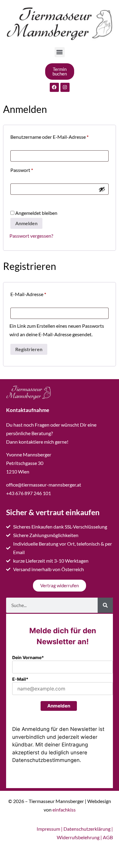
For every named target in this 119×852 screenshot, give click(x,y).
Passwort (34, 169)
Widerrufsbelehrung (78, 837)
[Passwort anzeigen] (102, 189)
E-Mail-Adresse (40, 293)
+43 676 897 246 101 (28, 493)
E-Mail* (20, 679)
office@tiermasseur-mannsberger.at (43, 484)
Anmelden (26, 223)
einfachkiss (64, 809)
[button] (60, 52)
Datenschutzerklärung (86, 829)
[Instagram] (65, 87)
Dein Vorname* (28, 657)
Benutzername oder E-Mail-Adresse (59, 136)
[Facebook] (54, 87)
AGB (108, 837)
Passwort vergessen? (31, 236)
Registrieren (28, 349)
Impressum (48, 829)
